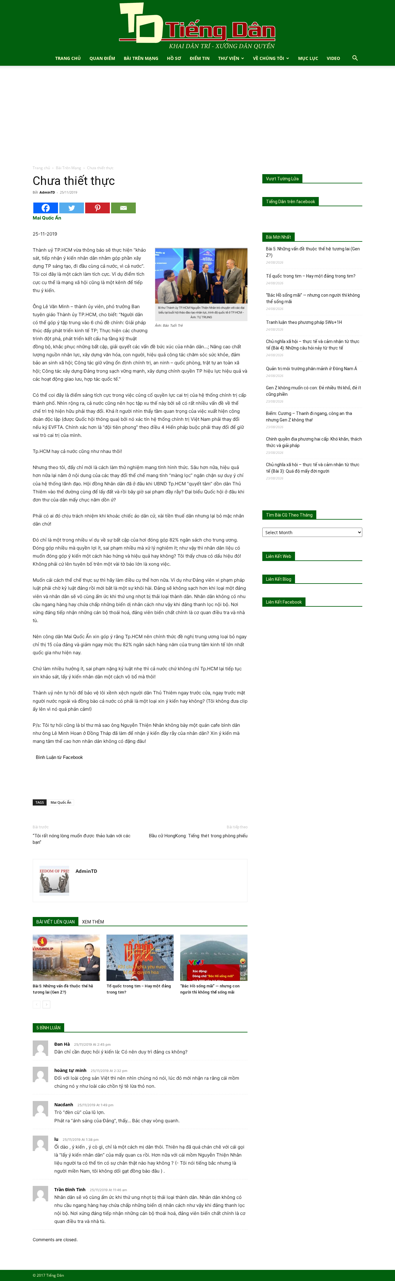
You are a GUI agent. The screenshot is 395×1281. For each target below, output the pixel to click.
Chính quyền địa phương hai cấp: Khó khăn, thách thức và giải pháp (314, 442)
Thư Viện (228, 58)
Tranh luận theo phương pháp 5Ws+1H (304, 322)
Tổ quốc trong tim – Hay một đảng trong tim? (311, 276)
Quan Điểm (102, 58)
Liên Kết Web (278, 556)
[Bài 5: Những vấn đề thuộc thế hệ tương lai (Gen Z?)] (66, 958)
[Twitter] (71, 208)
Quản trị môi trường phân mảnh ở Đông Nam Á (311, 368)
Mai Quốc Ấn (61, 802)
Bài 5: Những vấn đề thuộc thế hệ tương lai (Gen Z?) (313, 252)
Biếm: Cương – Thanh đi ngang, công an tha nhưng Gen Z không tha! (309, 416)
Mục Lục (308, 58)
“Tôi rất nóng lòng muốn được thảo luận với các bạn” (82, 839)
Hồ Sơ (174, 58)
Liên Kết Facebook (284, 602)
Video (333, 58)
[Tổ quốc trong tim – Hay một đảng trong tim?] (140, 958)
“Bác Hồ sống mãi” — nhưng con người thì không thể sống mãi (313, 298)
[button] (354, 59)
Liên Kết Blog (278, 579)
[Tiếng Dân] (197, 25)
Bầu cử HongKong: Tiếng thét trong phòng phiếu (198, 836)
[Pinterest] (97, 208)
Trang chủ (41, 167)
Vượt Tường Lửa (282, 178)
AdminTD (47, 192)
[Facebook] (45, 208)
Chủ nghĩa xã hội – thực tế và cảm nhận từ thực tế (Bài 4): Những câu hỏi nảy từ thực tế (313, 344)
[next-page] (46, 1004)
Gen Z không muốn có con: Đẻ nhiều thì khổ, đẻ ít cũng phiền (313, 391)
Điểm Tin (200, 58)
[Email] (123, 208)
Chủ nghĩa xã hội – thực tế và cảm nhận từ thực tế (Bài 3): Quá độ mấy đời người (313, 468)
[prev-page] (36, 1004)
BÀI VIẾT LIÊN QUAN (55, 921)
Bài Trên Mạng (141, 58)
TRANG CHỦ (68, 58)
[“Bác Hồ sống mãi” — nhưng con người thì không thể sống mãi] (213, 958)
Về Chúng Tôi (268, 58)
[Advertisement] (197, 118)
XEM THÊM (93, 921)
